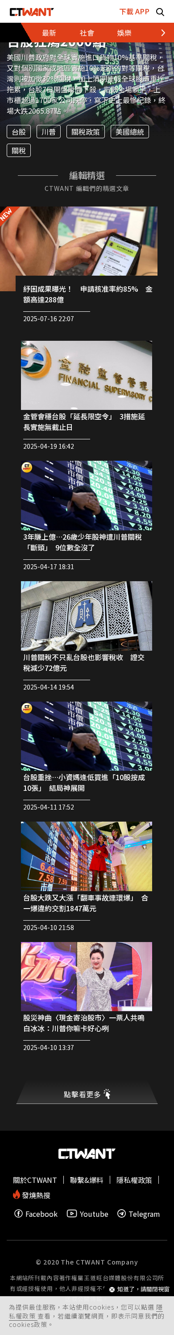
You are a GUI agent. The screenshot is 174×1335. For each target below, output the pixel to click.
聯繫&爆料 (87, 1180)
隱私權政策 (134, 1180)
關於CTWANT (35, 1180)
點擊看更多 (82, 1094)
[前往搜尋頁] (160, 11)
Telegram (144, 1213)
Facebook (41, 1213)
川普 (48, 131)
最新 (49, 33)
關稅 (19, 150)
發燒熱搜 (35, 1194)
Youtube (94, 1213)
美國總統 (130, 131)
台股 (19, 131)
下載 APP (134, 11)
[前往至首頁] (32, 11)
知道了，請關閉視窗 (143, 1289)
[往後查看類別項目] (153, 32)
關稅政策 (85, 131)
